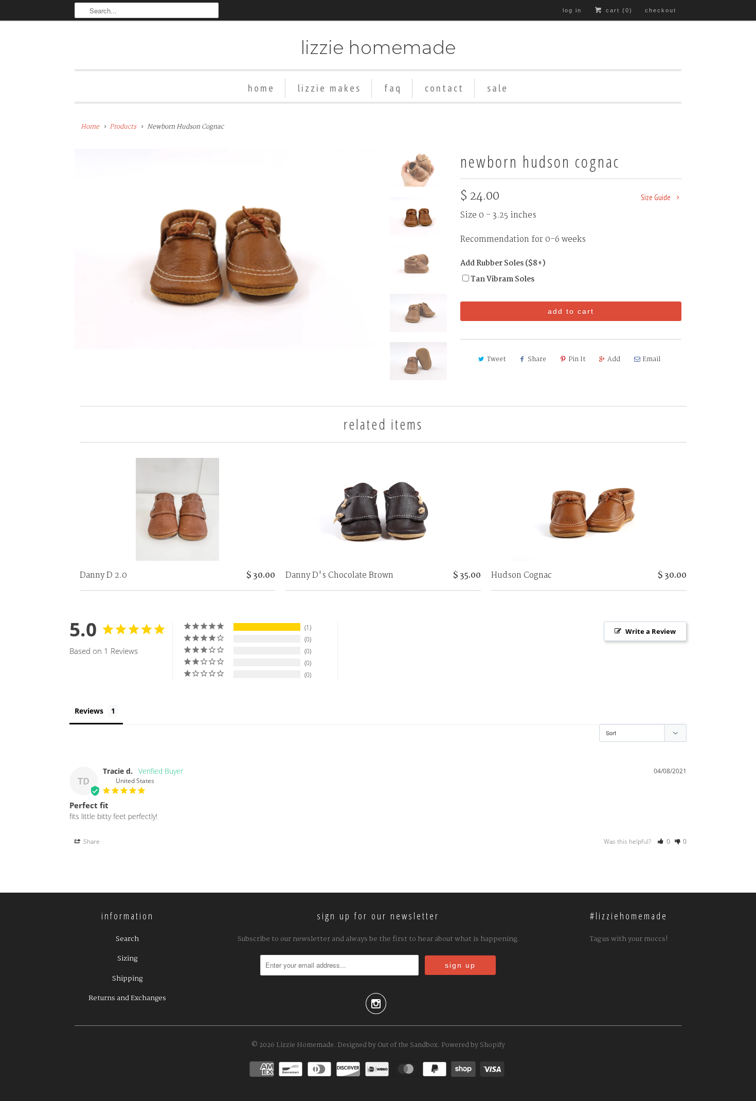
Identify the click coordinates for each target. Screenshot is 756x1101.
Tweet (496, 359)
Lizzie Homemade (378, 48)
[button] (664, 841)
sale (497, 88)
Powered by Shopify (473, 1045)
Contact (444, 88)
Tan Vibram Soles (502, 279)
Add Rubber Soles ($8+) (503, 263)
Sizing (127, 958)
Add (613, 359)
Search (127, 939)
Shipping (127, 978)
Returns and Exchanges (127, 998)
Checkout (660, 10)
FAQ (393, 88)
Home (261, 88)
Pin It (576, 359)
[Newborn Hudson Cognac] (225, 249)
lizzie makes (329, 88)
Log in (572, 10)
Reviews (89, 711)
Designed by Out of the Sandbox (387, 1045)
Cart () (618, 10)
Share (537, 359)
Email (651, 359)
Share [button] (91, 841)
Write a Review (650, 631)
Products (123, 126)
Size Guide (656, 197)
